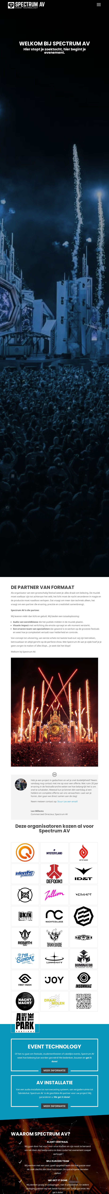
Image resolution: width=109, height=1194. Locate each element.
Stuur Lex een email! (67, 801)
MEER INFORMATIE (54, 1070)
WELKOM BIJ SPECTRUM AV (54, 43)
